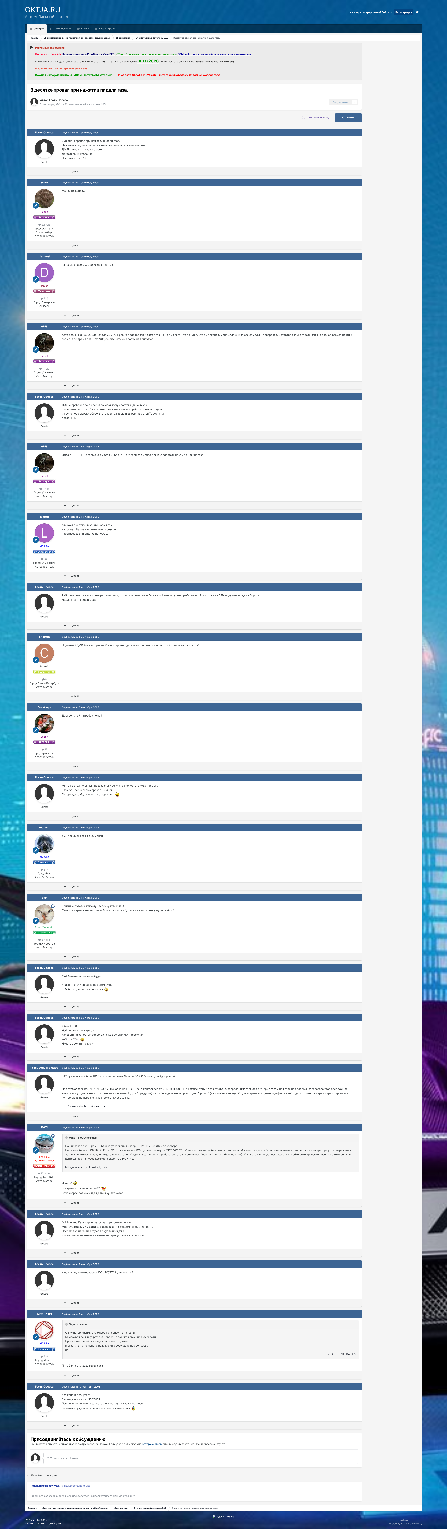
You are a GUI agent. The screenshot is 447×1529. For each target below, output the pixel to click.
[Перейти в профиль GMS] (44, 342)
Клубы (84, 28)
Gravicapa (44, 707)
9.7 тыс (45, 939)
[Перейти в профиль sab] (44, 914)
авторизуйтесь (152, 1444)
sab (44, 897)
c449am (44, 637)
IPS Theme (30, 1520)
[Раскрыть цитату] (66, 1137)
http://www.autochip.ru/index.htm (83, 1106)
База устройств (108, 28)
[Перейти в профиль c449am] (44, 653)
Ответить (348, 117)
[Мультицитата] (65, 171)
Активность (60, 28)
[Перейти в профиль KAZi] (44, 1143)
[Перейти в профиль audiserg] (44, 843)
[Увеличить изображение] (117, 794)
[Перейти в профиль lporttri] (44, 533)
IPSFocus (45, 1520)
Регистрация (403, 12)
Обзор (37, 28)
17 (45, 749)
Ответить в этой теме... (64, 1458)
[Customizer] (418, 12)
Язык (28, 1523)
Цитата (75, 171)
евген (44, 182)
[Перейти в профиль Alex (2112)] (44, 1330)
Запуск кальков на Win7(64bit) (215, 61)
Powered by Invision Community (404, 1523)
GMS (44, 326)
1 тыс (45, 368)
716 (45, 1356)
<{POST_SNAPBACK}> (342, 1354)
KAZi (44, 1127)
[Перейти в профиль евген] (44, 198)
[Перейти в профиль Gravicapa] (44, 723)
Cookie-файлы (55, 1523)
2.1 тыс (45, 224)
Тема (39, 1523)
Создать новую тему (315, 117)
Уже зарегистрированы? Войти (370, 12)
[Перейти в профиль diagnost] (44, 272)
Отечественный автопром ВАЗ (85, 104)
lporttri (44, 516)
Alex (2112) (44, 1314)
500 (45, 559)
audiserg (44, 827)
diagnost (44, 256)
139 (45, 298)
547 (45, 869)
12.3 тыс (45, 1173)
